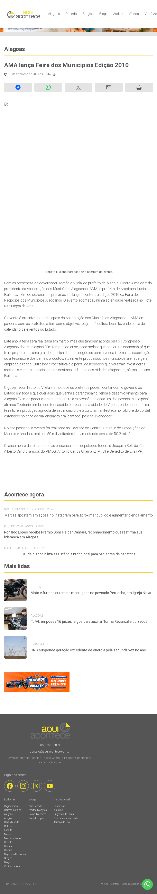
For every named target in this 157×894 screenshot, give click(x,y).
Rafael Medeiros (37, 814)
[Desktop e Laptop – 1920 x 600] (37, 692)
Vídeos (134, 14)
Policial (8, 850)
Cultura (8, 826)
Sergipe (88, 14)
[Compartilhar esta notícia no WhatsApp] (48, 87)
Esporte (8, 830)
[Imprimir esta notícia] (139, 87)
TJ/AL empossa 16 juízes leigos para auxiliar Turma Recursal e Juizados (89, 621)
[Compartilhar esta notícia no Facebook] (18, 87)
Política (8, 846)
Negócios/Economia (15, 854)
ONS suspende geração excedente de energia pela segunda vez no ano (88, 650)
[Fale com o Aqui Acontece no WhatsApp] (147, 884)
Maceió (8, 834)
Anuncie (58, 810)
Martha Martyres (38, 810)
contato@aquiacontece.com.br (50, 751)
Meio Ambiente (12, 838)
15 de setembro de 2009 (23, 74)
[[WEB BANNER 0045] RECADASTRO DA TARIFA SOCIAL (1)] (78, 31)
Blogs (103, 14)
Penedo (71, 14)
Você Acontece (12, 866)
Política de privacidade (66, 818)
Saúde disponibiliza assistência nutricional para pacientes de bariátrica (78, 554)
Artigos (8, 818)
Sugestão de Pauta (64, 814)
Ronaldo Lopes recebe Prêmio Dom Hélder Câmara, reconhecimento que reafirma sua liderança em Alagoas (73, 534)
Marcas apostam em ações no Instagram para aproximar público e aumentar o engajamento (78, 515)
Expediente (60, 806)
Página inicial (11, 806)
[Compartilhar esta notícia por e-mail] (109, 87)
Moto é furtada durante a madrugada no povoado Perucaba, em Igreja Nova (91, 593)
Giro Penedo (35, 806)
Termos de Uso (62, 822)
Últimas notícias (12, 810)
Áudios (118, 14)
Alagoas (54, 14)
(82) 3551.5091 (50, 745)
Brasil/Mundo (11, 822)
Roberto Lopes (36, 818)
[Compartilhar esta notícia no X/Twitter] (78, 87)
